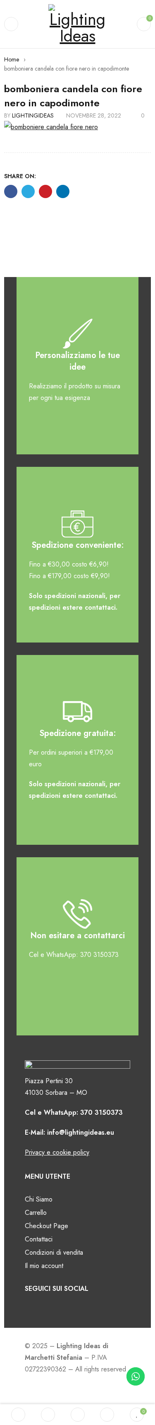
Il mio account (44, 1265)
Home (11, 59)
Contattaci (38, 1239)
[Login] (107, 1415)
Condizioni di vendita (54, 1252)
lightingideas (33, 115)
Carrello (36, 1212)
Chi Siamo (38, 1199)
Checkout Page (46, 1226)
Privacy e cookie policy (57, 1152)
